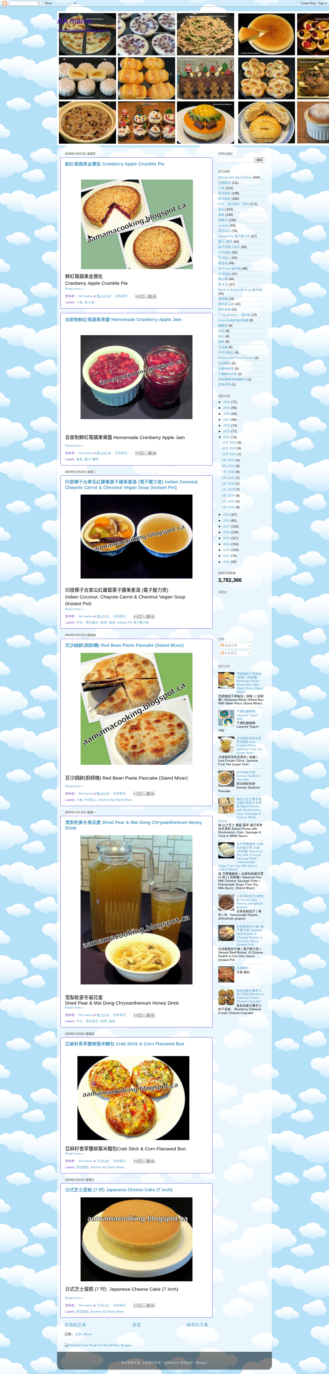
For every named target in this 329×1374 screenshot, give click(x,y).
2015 (227, 538)
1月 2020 (229, 507)
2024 (227, 414)
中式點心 (90, 800)
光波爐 (223, 347)
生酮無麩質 (226, 368)
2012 (227, 555)
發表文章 (230, 645)
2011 (227, 562)
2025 (227, 407)
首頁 (136, 1325)
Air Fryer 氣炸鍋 (229, 268)
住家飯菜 (224, 182)
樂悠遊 (223, 263)
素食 (79, 459)
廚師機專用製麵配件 (232, 379)
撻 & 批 (89, 302)
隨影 (221, 341)
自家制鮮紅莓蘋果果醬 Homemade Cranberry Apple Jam (123, 319)
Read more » (74, 288)
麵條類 (223, 325)
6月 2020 (229, 478)
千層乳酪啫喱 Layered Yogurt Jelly (247, 715)
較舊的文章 (197, 1325)
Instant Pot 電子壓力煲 (133, 622)
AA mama (74, 20)
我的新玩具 (226, 304)
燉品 (221, 336)
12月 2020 (229, 442)
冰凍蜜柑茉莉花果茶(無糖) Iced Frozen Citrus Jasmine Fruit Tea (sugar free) (249, 746)
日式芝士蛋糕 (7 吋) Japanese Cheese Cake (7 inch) (119, 1189)
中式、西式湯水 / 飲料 (91, 622)
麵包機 (223, 279)
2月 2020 (229, 501)
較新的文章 (75, 1325)
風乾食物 (224, 309)
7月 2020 (229, 472)
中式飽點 (224, 274)
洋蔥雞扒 (243, 968)
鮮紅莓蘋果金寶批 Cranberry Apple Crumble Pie (114, 163)
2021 (227, 431)
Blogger (201, 1362)
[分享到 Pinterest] (154, 296)
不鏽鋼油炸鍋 (227, 374)
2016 (227, 532)
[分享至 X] (146, 296)
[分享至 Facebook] (150, 296)
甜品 (221, 209)
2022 (227, 425)
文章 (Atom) (83, 1334)
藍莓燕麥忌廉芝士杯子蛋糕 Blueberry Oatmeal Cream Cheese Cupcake (250, 996)
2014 (227, 544)
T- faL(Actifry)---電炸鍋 (234, 315)
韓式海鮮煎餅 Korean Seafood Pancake (248, 776)
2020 (227, 437)
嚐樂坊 (223, 220)
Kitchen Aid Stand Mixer (115, 800)
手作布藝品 (226, 352)
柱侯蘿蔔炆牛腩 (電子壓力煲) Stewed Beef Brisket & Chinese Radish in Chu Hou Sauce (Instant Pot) (250, 935)
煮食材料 (224, 384)
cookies (223, 225)
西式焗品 (224, 231)
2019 (227, 514)
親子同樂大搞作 (229, 247)
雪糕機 (223, 298)
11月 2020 (229, 448)
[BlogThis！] (141, 296)
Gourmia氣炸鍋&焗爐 (233, 320)
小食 (79, 302)
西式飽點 (82, 1167)
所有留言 (230, 653)
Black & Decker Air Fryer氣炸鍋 (240, 290)
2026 (227, 402)
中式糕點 (224, 252)
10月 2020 (229, 454)
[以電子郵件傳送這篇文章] (137, 296)
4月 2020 (229, 489)
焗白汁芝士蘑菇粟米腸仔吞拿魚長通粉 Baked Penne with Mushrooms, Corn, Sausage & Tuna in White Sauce (240, 810)
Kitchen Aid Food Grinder (236, 358)
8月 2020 (229, 466)
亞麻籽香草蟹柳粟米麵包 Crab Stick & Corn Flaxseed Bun (124, 1043)
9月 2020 (229, 460)
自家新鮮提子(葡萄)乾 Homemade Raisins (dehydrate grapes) (250, 901)
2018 (227, 520)
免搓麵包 (224, 363)
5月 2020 (229, 483)
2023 (227, 419)
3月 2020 (229, 495)
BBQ (221, 331)
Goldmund (171, 1362)
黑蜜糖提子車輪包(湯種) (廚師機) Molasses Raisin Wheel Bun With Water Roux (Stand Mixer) (250, 683)
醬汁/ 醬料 (91, 459)
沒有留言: (122, 296)
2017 (227, 526)
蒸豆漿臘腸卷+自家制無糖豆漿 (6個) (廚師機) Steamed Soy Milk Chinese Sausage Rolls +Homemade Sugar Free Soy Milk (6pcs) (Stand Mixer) (240, 856)
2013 (227, 550)
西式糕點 (82, 1311)
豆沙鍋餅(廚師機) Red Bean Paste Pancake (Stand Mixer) (124, 645)
